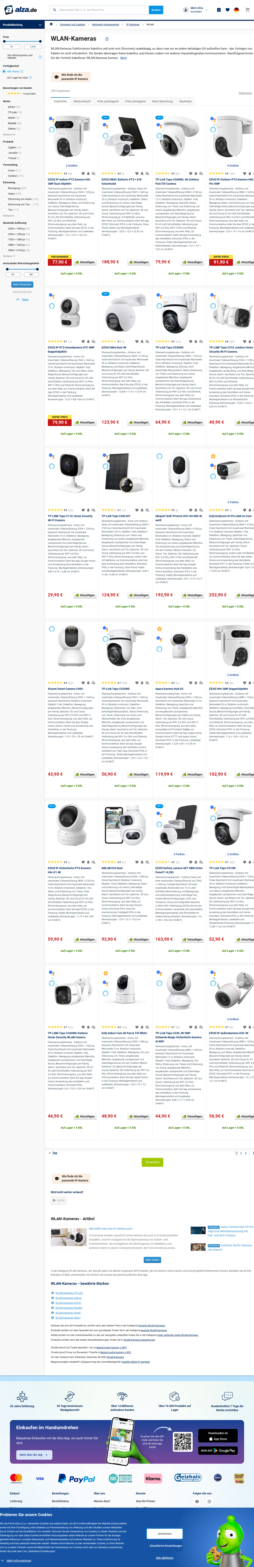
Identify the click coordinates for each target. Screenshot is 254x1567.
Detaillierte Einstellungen (166, 1545)
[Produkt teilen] (107, 39)
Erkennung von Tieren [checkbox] (20, 204)
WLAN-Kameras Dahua (68, 1297)
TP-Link (12, 112)
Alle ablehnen (164, 1557)
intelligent (214, 1227)
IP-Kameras (133, 24)
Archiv (60, 1200)
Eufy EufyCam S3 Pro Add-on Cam (230, 516)
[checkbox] (22, 57)
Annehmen (165, 1533)
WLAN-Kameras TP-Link (69, 1293)
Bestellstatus (60, 1501)
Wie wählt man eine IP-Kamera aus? (111, 1228)
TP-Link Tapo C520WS (116, 688)
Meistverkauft (82, 101)
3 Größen (233, 1019)
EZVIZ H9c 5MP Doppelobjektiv (228, 688)
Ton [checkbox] (10, 209)
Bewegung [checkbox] (14, 188)
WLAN (150, 24)
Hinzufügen (87, 262)
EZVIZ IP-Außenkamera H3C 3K (228, 1033)
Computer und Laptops (72, 24)
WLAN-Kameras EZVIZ (68, 1302)
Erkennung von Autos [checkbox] (20, 199)
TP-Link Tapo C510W (222, 868)
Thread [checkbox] (12, 158)
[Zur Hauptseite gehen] (20, 10)
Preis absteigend (135, 101)
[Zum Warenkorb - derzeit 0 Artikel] (247, 10)
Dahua (11, 128)
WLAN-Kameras (115, 1357)
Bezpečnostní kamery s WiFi (111, 1347)
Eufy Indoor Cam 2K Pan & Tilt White (124, 1033)
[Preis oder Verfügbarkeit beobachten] (88, 174)
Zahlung (15, 1508)
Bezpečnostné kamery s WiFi (115, 1352)
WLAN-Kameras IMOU (67, 1317)
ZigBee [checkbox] (12, 147)
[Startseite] (51, 24)
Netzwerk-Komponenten (105, 24)
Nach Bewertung (162, 101)
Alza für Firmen (145, 1501)
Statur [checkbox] (11, 193)
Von (4, 41)
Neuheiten (185, 101)
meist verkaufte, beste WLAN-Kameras (177, 1335)
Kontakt (99, 1508)
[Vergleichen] (93, 174)
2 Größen (72, 165)
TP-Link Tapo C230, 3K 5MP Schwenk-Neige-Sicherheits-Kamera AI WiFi (178, 1037)
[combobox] (99, 10)
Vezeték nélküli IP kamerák (135, 1362)
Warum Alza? (102, 1501)
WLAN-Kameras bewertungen (139, 1340)
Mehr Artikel (152, 1259)
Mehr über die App (31, 1454)
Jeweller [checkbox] (13, 152)
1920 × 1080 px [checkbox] (16, 239)
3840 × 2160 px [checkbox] (16, 250)
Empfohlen (60, 101)
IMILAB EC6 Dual (112, 868)
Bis (40, 41)
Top (54, 1152)
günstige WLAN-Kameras (151, 1325)
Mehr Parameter (22, 284)
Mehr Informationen (19, 1560)
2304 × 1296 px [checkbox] (16, 234)
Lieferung (16, 1501)
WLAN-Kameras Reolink (68, 1307)
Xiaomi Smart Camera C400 (65, 688)
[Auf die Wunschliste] (83, 174)
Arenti (11, 117)
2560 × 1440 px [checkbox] (16, 228)
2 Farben (233, 502)
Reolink (12, 123)
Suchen (156, 10)
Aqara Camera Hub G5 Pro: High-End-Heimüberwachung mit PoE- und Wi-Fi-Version (231, 1231)
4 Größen (233, 165)
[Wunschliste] (227, 10)
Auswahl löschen (22, 291)
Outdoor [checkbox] (12, 175)
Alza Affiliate (144, 1508)
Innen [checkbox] (11, 170)
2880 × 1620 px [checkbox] (16, 244)
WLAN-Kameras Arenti (68, 1312)
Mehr (123, 58)
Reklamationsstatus (64, 1508)
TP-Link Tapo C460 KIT (116, 516)
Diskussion (245, 93)
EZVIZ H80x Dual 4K (114, 347)
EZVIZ (11, 107)
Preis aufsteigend (108, 101)
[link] (22, 300)
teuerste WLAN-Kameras (154, 1330)
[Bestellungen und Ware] (218, 10)
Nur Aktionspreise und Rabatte (20, 56)
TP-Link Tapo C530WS (169, 347)
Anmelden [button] (196, 11)
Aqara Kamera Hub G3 (169, 688)
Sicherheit (214, 1245)
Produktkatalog (12, 24)
